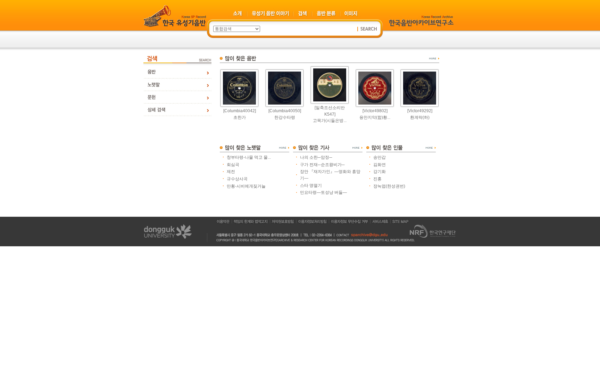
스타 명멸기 (311, 185)
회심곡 (233, 164)
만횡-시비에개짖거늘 (246, 186)
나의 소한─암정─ (316, 157)
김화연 (379, 164)
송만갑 (379, 157)
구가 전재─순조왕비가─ (322, 164)
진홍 (377, 178)
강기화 (379, 171)
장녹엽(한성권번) (389, 186)
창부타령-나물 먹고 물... (249, 157)
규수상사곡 (237, 178)
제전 (231, 171)
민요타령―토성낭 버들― (323, 192)
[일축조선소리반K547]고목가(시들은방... (330, 114)
